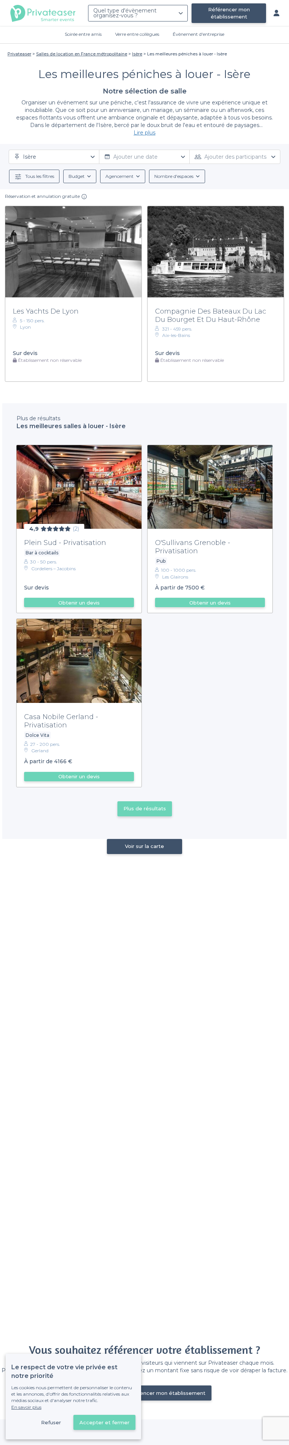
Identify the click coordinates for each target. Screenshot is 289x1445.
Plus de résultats (144, 808)
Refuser (51, 1422)
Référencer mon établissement (229, 13)
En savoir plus (26, 1407)
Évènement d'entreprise (198, 34)
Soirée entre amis (83, 34)
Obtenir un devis (79, 603)
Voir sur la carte (144, 846)
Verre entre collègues (137, 34)
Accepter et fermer (104, 1422)
